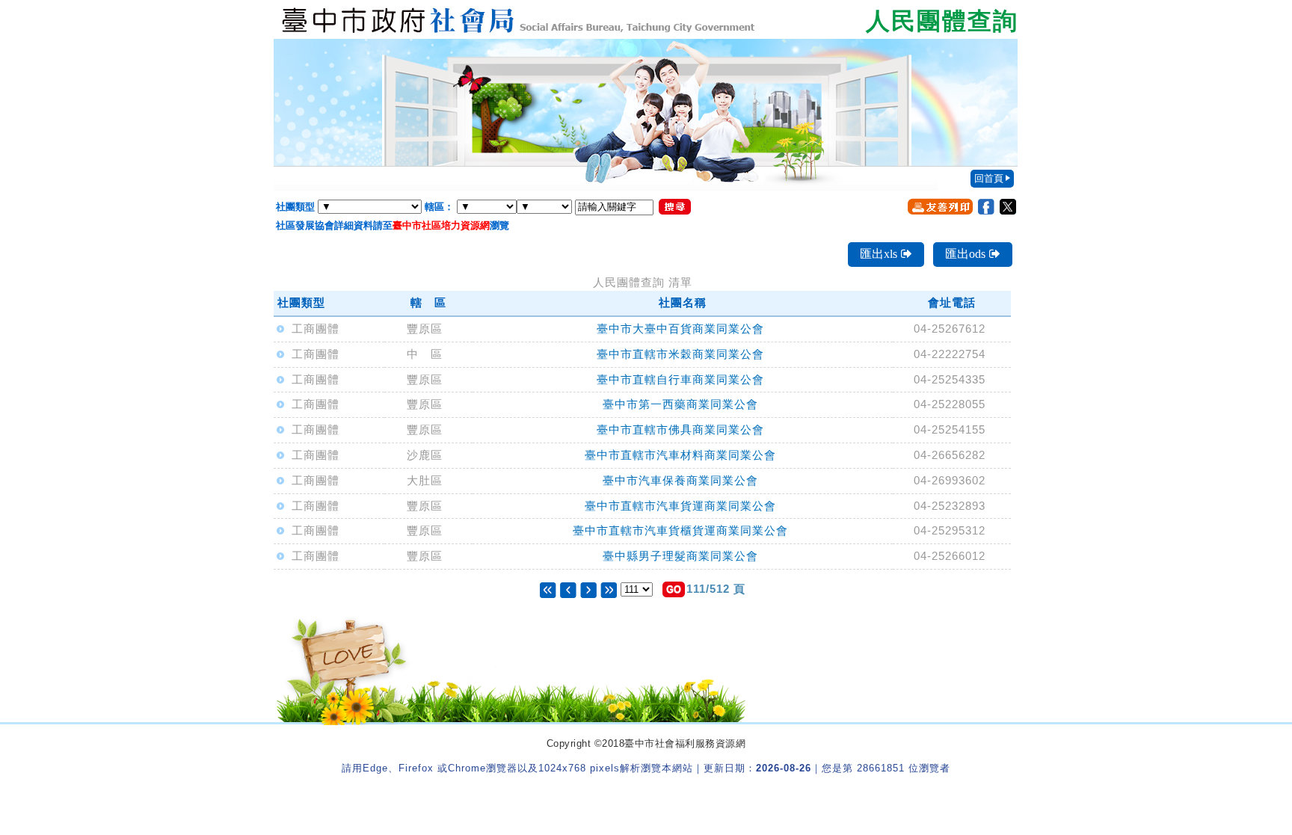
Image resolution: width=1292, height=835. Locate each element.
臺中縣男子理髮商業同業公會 (680, 555)
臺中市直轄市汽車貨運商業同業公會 (680, 505)
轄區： (439, 206)
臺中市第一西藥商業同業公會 (680, 404)
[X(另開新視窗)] (1008, 207)
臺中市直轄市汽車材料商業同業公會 (680, 455)
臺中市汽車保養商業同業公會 (680, 480)
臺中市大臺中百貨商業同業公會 (680, 328)
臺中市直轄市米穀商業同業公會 (680, 354)
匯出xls (878, 253)
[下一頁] (588, 588)
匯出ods (965, 253)
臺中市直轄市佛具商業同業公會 (680, 429)
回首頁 (988, 178)
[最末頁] (608, 588)
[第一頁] (548, 588)
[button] (673, 589)
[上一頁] (570, 588)
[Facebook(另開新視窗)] (986, 207)
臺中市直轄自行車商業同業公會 (680, 379)
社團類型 (295, 206)
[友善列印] (940, 206)
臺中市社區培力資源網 (441, 225)
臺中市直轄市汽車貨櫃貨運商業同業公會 (680, 530)
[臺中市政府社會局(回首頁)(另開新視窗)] (646, 19)
